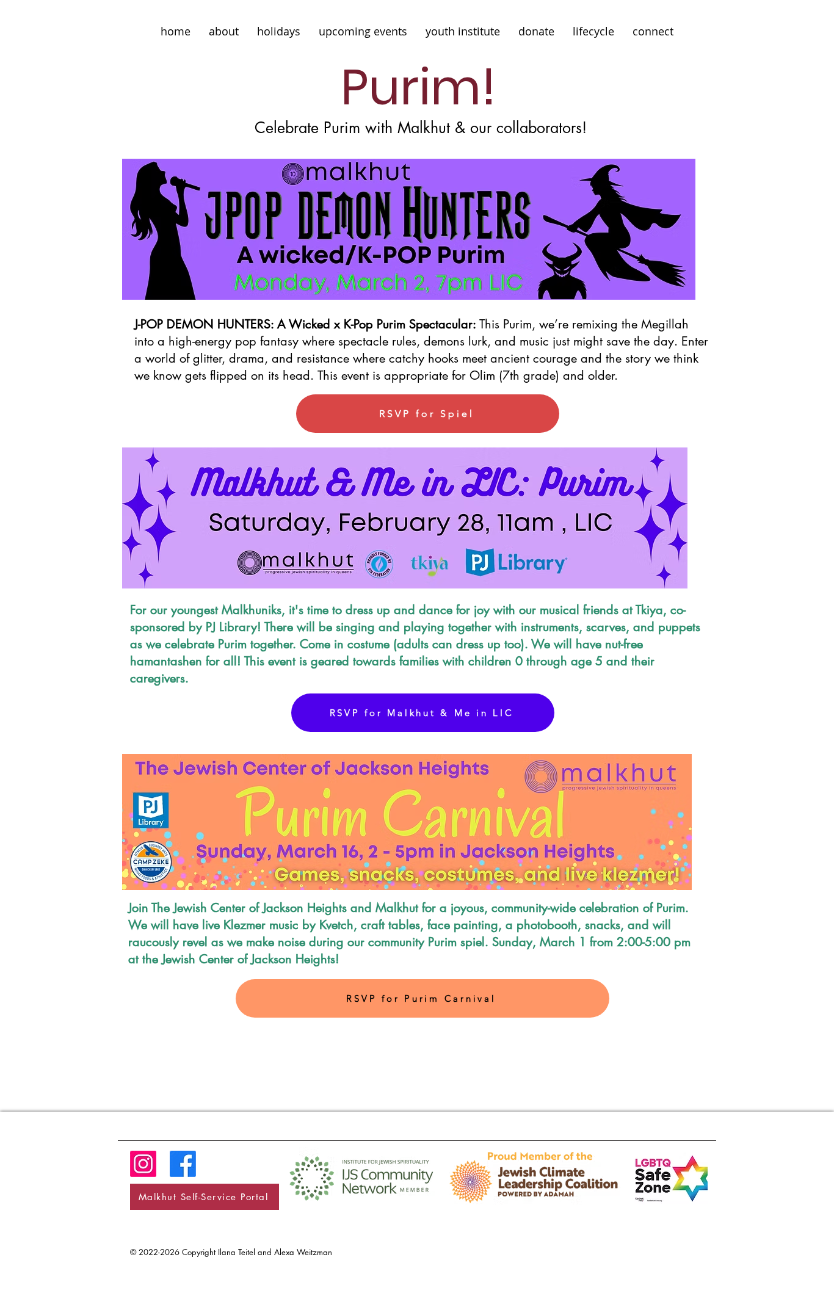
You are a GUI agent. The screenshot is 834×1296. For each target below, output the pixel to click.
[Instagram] (143, 1164)
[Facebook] (183, 1164)
